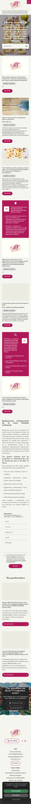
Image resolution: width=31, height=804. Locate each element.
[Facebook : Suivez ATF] (22, 741)
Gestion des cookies (15, 780)
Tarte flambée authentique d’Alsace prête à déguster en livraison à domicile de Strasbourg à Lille (15, 399)
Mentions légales (15, 775)
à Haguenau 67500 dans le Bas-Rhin (15, 356)
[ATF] (15, 5)
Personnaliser (16, 799)
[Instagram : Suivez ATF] (25, 741)
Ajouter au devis (9, 83)
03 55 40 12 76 (17, 708)
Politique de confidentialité (15, 778)
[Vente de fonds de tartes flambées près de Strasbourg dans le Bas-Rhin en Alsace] (6, 209)
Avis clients (12, 741)
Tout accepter (16, 791)
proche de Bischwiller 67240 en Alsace (16, 367)
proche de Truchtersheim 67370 (14, 372)
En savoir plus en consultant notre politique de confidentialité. (16, 561)
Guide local (15, 770)
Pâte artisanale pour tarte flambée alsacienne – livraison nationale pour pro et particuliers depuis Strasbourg (14, 78)
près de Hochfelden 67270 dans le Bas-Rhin (16, 361)
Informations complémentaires (15, 773)
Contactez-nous (16, 703)
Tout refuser (16, 795)
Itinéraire (15, 763)
